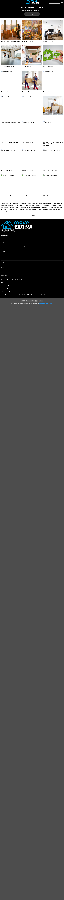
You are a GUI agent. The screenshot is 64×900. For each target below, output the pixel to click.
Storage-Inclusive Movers (7, 195)
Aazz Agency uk (43, 303)
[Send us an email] (11, 230)
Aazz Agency (50, 303)
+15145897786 (5, 240)
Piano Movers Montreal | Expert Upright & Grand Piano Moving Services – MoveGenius (53, 144)
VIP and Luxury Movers (49, 195)
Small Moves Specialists (28, 170)
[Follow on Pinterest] (13, 230)
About (3, 256)
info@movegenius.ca (6, 242)
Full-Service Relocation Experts (29, 91)
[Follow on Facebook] (2, 230)
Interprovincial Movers (27, 117)
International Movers (6, 117)
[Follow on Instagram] (5, 230)
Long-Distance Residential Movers (9, 142)
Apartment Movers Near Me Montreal (10, 41)
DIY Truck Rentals (26, 66)
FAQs (2, 262)
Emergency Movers (5, 91)
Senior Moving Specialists (7, 170)
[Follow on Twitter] (8, 230)
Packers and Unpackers (27, 142)
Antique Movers (5, 268)
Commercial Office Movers (7, 66)
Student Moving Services (28, 195)
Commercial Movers (48, 41)
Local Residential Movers (49, 117)
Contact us (4, 259)
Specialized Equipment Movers (50, 170)
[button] (62, 2)
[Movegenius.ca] (32, 2)
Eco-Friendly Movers (48, 66)
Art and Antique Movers (28, 41)
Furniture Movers (47, 91)
